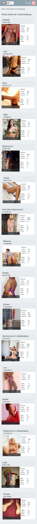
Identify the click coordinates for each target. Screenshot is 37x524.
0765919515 (6, 338)
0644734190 (7, 180)
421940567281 (8, 54)
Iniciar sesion (30, 2)
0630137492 (6, 22)
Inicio (3, 9)
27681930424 (7, 307)
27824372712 (6, 85)
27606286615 (7, 370)
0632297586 (6, 275)
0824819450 (6, 149)
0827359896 (7, 497)
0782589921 (7, 117)
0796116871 (6, 402)
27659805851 (7, 244)
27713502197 (6, 212)
